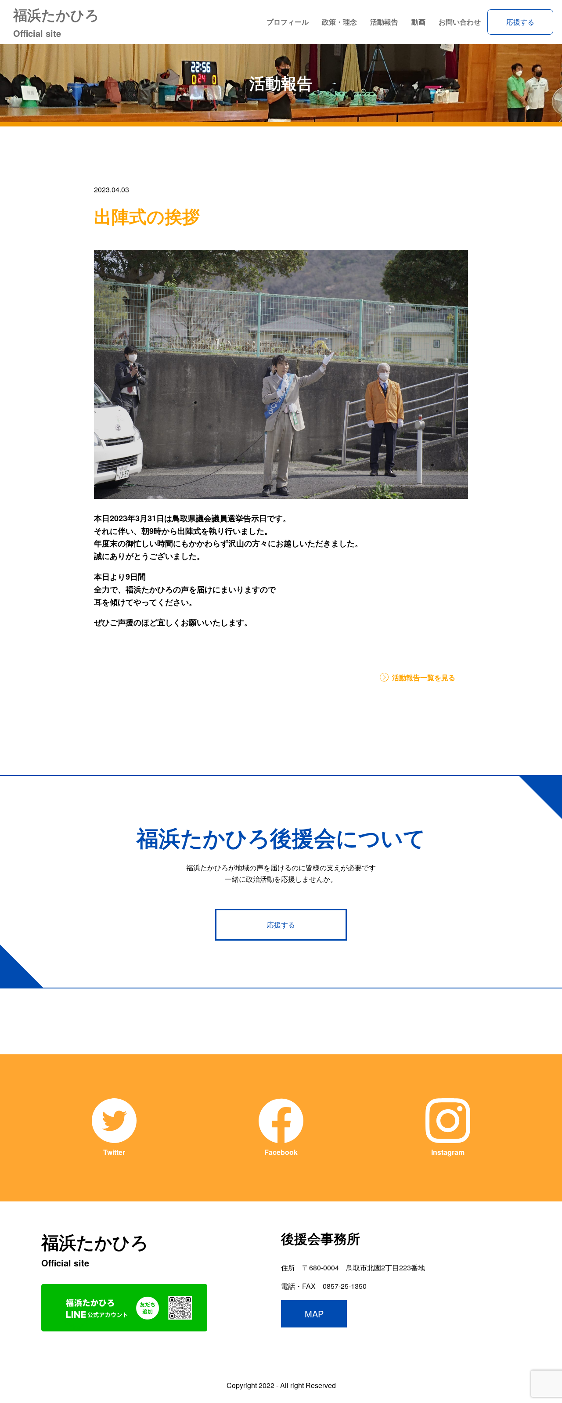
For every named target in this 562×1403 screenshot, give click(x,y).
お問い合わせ (460, 22)
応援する (520, 22)
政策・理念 (339, 22)
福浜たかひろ (56, 21)
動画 (418, 22)
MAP (314, 1313)
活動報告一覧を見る (423, 677)
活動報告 (384, 22)
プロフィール (288, 22)
